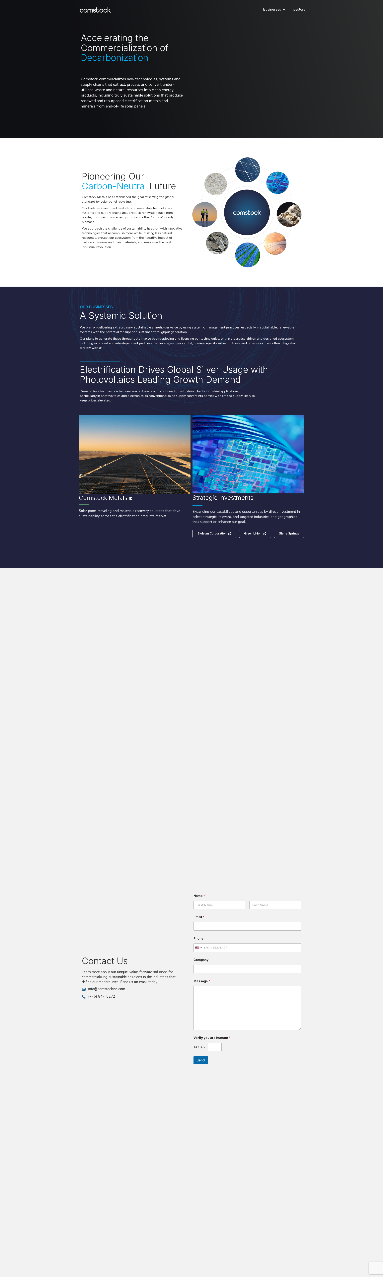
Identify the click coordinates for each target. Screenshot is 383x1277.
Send (200, 1060)
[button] (289, 534)
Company (200, 960)
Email (198, 917)
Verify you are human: (211, 1038)
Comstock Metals (103, 497)
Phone (198, 938)
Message (201, 981)
